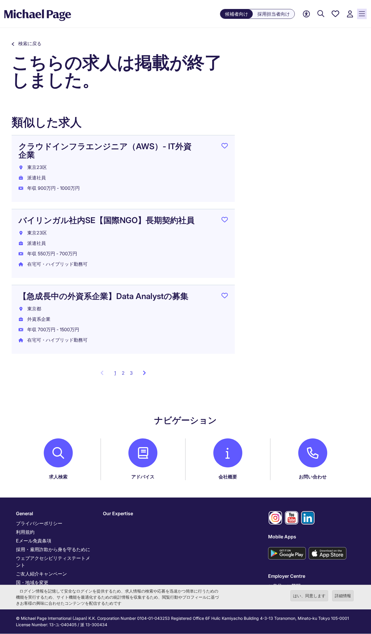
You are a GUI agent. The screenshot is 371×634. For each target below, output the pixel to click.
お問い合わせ (313, 477)
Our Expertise (118, 513)
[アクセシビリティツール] (306, 14)
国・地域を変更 (32, 582)
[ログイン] (350, 14)
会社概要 (228, 477)
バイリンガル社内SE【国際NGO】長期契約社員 (106, 220)
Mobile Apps (282, 537)
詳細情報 (343, 595)
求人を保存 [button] (224, 147)
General (24, 513)
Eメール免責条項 (33, 541)
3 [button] (131, 373)
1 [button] (116, 374)
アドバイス (142, 477)
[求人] (320, 14)
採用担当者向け (273, 14)
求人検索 (58, 477)
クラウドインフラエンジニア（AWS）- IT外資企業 (105, 150)
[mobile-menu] (362, 14)
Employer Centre (286, 576)
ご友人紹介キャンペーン (41, 574)
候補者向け (236, 14)
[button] (26, 43)
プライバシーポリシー (39, 523)
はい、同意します (309, 595)
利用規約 (25, 532)
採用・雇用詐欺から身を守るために (53, 549)
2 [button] (123, 373)
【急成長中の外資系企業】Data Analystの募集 (103, 296)
